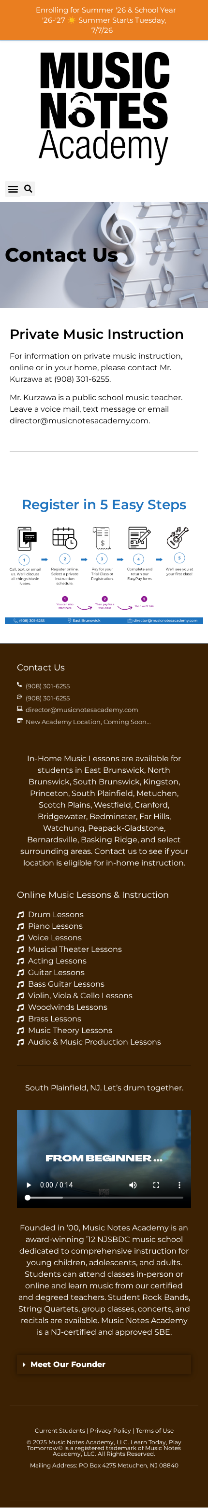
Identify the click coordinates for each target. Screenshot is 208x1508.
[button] (13, 189)
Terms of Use (155, 1430)
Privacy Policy (110, 1430)
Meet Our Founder (67, 1364)
